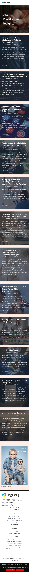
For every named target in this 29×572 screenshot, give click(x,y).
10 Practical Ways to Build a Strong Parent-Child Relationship (14, 289)
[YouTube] (18, 507)
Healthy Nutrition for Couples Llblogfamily (14, 320)
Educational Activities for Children (14, 548)
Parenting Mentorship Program (14, 520)
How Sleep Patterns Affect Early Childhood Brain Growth (14, 75)
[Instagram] (16, 507)
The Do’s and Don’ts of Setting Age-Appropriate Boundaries (14, 215)
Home (14, 513)
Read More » (5, 65)
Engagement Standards (14, 533)
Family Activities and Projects (14, 541)
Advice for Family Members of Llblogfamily (14, 381)
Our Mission (14, 515)
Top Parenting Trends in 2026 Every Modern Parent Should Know (14, 145)
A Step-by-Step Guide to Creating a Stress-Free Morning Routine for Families (14, 181)
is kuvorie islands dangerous (14, 413)
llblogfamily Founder (14, 516)
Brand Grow (14, 528)
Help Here (14, 522)
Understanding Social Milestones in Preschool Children (11, 108)
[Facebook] (10, 507)
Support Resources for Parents (14, 543)
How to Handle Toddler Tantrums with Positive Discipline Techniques (11, 252)
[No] (27, 567)
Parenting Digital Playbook (14, 518)
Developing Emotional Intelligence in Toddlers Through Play (11, 40)
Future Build (14, 531)
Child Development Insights (9, 44)
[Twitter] (13, 507)
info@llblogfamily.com (12, 504)
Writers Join (14, 530)
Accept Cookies (10, 569)
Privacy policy (20, 569)
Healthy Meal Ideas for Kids (14, 545)
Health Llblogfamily (10, 350)
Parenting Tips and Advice (14, 539)
